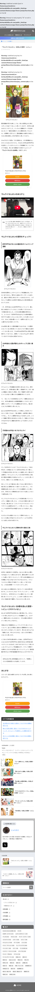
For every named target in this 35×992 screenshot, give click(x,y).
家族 (12, 962)
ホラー (15, 948)
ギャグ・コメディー (15, 750)
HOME (18, 985)
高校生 (12, 974)
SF (19, 931)
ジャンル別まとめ (8, 35)
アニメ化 (5, 750)
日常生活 (6, 968)
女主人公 (12, 960)
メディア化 (22, 951)
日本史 (27, 752)
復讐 (18, 962)
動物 (5, 960)
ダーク (17, 942)
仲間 (18, 957)
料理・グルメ (19, 965)
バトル (24, 942)
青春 (5, 974)
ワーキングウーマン (8, 957)
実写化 (21, 752)
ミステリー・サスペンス (9, 951)
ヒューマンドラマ (8, 752)
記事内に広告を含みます (17, 38)
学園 (20, 960)
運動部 (26, 971)
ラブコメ (17, 954)
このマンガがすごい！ (21, 933)
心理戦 (24, 962)
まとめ (6, 899)
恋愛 (5, 965)
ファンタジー (7, 948)
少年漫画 (6, 916)
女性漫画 (6, 909)
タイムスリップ (27, 750)
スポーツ (16, 939)
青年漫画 (6, 919)
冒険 (25, 957)
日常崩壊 (28, 965)
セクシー (24, 939)
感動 (11, 965)
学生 (26, 960)
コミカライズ (7, 939)
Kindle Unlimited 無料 (9, 931)
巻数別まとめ (18, 35)
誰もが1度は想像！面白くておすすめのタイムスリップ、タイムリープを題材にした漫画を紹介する (17, 731)
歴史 (4, 755)
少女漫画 (11, 745)
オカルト (14, 936)
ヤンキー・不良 (7, 954)
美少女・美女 (7, 971)
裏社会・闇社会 (17, 971)
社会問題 (20, 968)
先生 (16, 752)
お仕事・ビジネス (8, 933)
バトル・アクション (8, 945)
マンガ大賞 (23, 948)
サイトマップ (27, 35)
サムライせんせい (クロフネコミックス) (15, 171)
